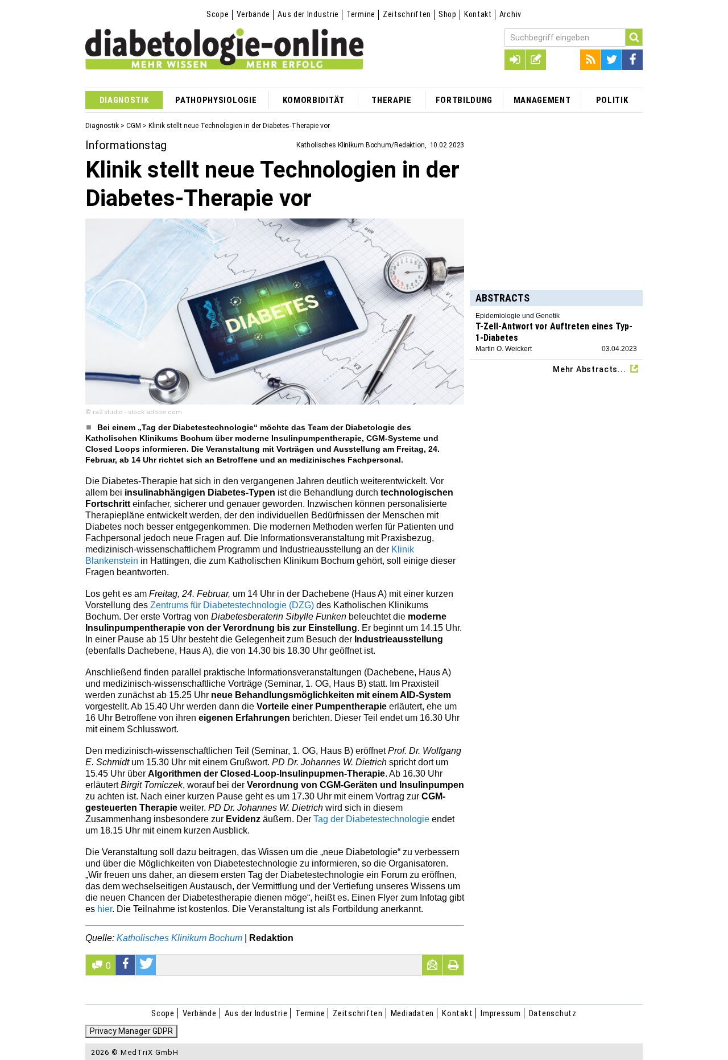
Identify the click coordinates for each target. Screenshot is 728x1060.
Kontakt (478, 14)
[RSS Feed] (590, 60)
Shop (448, 14)
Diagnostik (102, 126)
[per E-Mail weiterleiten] (432, 965)
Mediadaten (413, 1013)
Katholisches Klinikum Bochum (179, 938)
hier (104, 909)
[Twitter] (611, 60)
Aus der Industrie (308, 14)
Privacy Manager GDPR (131, 1031)
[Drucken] (453, 965)
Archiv (510, 14)
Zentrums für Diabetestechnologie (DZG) (233, 605)
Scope (217, 14)
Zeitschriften (407, 14)
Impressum (501, 1013)
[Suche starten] (634, 37)
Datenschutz (553, 1013)
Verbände (254, 14)
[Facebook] (632, 60)
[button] (125, 965)
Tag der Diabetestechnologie (371, 819)
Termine (360, 14)
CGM (133, 126)
